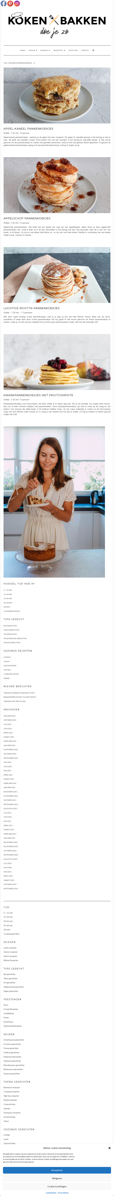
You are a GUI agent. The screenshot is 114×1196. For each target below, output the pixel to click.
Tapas (6, 1121)
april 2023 (8, 733)
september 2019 (11, 888)
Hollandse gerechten (12, 1057)
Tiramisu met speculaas (15, 701)
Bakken (44, 50)
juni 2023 (8, 728)
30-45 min (8, 598)
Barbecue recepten (12, 1087)
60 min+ (7, 607)
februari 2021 (10, 834)
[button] (109, 1148)
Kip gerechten (10, 626)
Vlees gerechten (11, 630)
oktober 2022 (10, 754)
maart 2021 (9, 829)
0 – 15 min (8, 590)
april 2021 (8, 825)
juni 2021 (8, 817)
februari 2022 (10, 783)
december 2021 (10, 792)
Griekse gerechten (11, 1052)
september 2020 (11, 855)
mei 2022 (7, 770)
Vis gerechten (10, 634)
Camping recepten (11, 1091)
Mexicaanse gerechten (13, 1069)
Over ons (73, 50)
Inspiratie (58, 50)
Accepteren (57, 1170)
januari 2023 (9, 745)
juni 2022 (8, 766)
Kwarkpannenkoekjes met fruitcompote (38, 395)
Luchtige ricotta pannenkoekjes (32, 308)
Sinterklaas (8, 1022)
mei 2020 (7, 872)
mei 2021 (7, 821)
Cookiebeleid (51, 1192)
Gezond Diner (10, 665)
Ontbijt (7, 657)
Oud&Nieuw (9, 1013)
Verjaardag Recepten (13, 1026)
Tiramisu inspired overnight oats (19, 693)
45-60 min (8, 603)
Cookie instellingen (57, 1186)
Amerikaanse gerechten (14, 1040)
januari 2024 (9, 716)
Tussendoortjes (11, 674)
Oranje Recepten (11, 1009)
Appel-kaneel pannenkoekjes (28, 128)
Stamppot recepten (12, 1112)
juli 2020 (7, 863)
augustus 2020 (10, 859)
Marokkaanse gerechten (14, 1065)
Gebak (7, 678)
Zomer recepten (11, 952)
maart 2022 (9, 779)
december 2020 (10, 842)
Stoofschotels (9, 1117)
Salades (7, 1108)
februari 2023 (10, 741)
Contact (85, 50)
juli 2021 (7, 813)
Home (22, 50)
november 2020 (11, 846)
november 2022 (11, 749)
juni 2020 (8, 867)
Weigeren (57, 1178)
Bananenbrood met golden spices (20, 697)
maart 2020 (9, 880)
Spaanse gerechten (12, 1073)
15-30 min (8, 594)
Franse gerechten (11, 1048)
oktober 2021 (10, 800)
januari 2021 (9, 838)
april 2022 (8, 775)
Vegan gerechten (12, 642)
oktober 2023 (10, 720)
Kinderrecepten (10, 1100)
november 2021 (11, 796)
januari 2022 (9, 787)
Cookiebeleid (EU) (12, 611)
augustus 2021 (10, 808)
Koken (32, 50)
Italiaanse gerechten (12, 1061)
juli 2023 (7, 724)
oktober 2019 (10, 884)
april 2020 (8, 876)
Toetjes (7, 670)
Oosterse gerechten (12, 1044)
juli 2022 (7, 762)
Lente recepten (10, 948)
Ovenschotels (9, 1104)
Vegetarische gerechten (15, 638)
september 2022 (11, 758)
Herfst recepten (10, 956)
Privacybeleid (63, 1192)
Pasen (6, 1017)
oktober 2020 (10, 851)
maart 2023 (9, 737)
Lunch (7, 661)
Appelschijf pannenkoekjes (27, 218)
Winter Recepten (11, 960)
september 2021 (11, 804)
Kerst (6, 1005)
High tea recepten (11, 1096)
